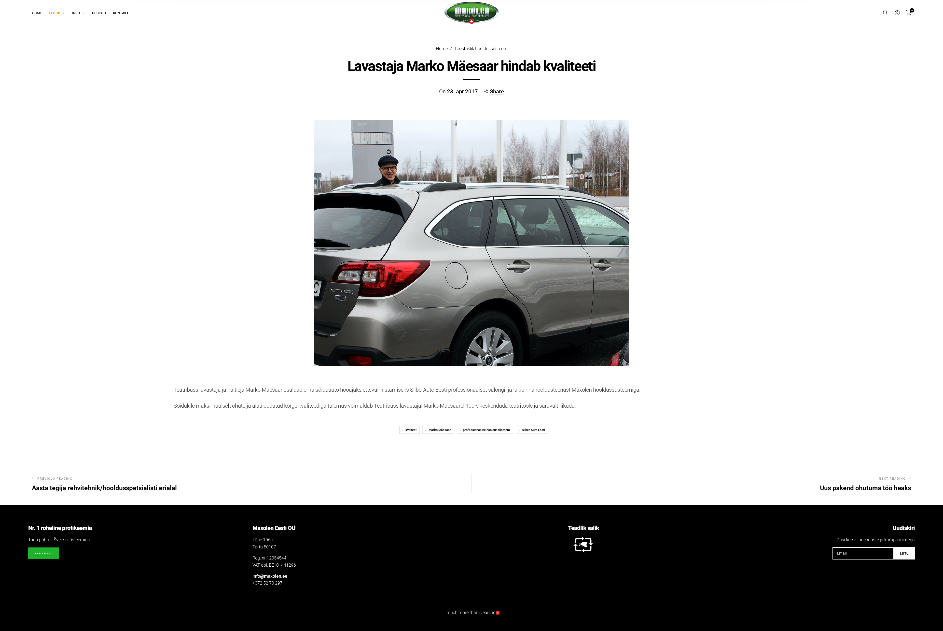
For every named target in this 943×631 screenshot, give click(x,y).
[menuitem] (40, 13)
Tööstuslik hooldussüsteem (480, 48)
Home (442, 48)
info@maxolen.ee (269, 576)
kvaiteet (410, 430)
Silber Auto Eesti (533, 430)
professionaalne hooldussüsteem (486, 430)
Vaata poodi (43, 553)
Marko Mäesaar (440, 430)
